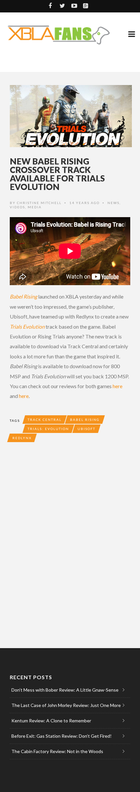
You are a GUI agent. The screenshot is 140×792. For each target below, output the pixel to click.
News (113, 203)
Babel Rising (23, 296)
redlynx (22, 438)
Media (35, 207)
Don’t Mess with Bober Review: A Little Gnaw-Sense (65, 690)
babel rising (85, 420)
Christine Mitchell (39, 203)
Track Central (45, 420)
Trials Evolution (27, 326)
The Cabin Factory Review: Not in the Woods (57, 751)
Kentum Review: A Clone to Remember (51, 720)
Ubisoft (86, 429)
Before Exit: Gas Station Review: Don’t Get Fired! (61, 736)
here (117, 386)
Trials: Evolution (48, 429)
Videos (17, 207)
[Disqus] (70, 543)
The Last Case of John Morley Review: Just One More (66, 705)
